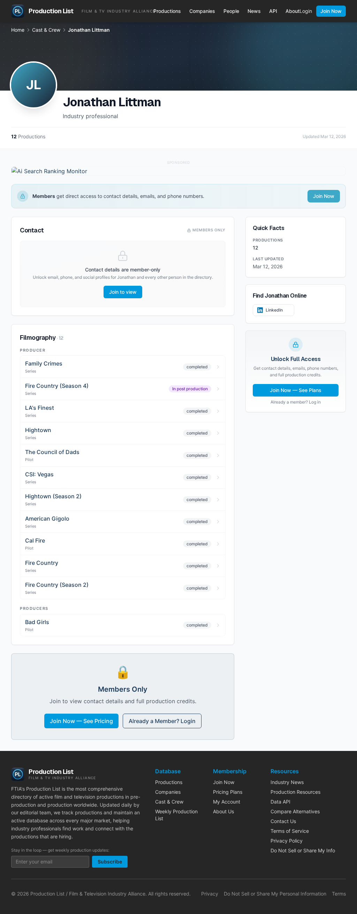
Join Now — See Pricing (81, 720)
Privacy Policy (287, 841)
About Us (223, 811)
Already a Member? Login (162, 720)
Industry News (287, 782)
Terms (339, 894)
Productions (167, 11)
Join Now (331, 11)
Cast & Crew (46, 30)
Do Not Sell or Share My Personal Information (275, 894)
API (273, 11)
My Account (226, 802)
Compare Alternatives (295, 811)
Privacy (209, 894)
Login (305, 11)
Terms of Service (290, 831)
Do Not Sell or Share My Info (303, 850)
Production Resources (295, 792)
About (292, 11)
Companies (202, 11)
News (254, 11)
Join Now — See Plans (295, 390)
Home (17, 30)
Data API (280, 802)
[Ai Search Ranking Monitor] (178, 171)
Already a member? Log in (296, 402)
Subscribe (110, 862)
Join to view (123, 292)
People (231, 11)
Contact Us (283, 821)
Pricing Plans (227, 792)
